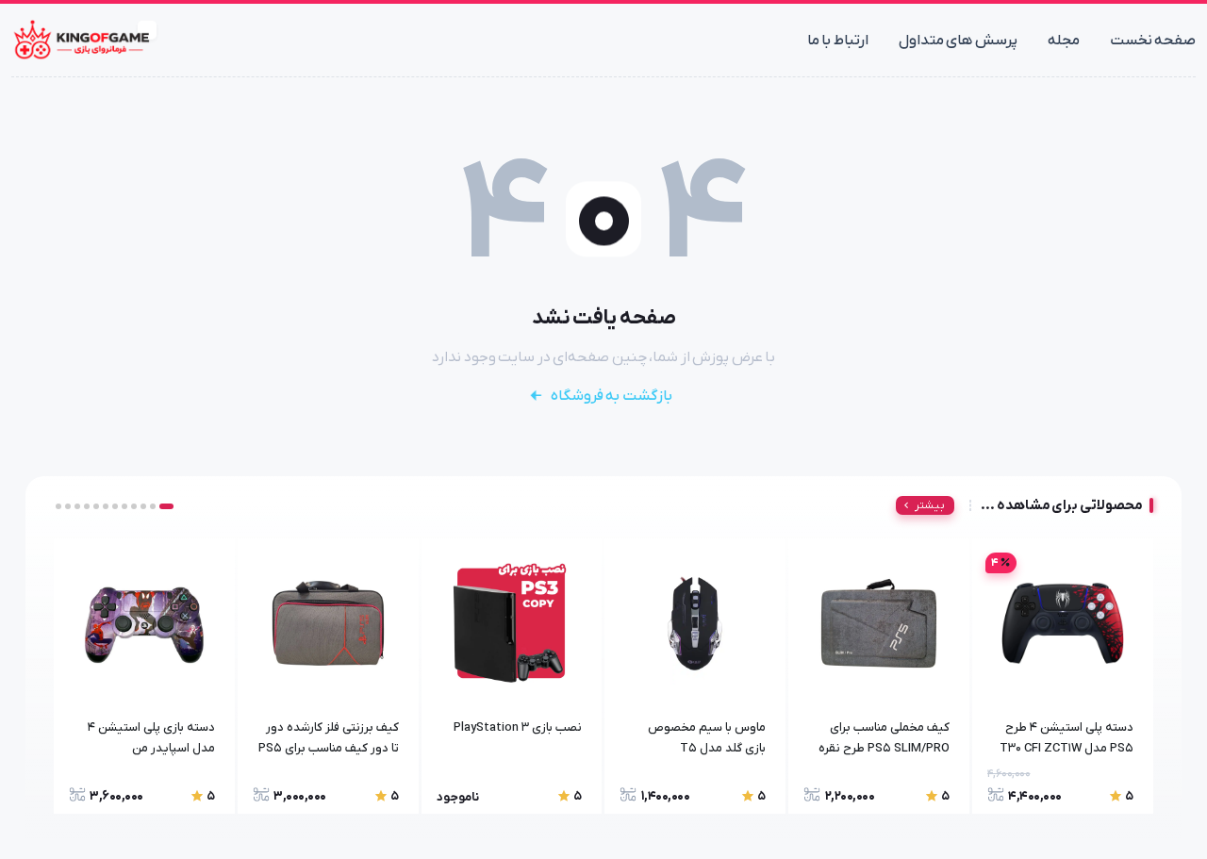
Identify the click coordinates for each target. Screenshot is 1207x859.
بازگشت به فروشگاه (611, 396)
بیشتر (930, 505)
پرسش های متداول (958, 40)
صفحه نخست (1153, 40)
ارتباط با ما (837, 40)
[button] (166, 506)
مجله (1064, 40)
